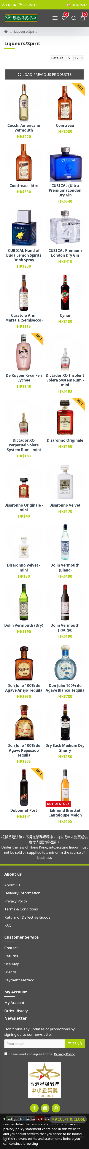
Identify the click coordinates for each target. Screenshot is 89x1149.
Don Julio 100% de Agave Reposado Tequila (24, 750)
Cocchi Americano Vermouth (23, 128)
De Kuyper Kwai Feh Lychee (24, 378)
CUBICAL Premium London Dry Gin (65, 253)
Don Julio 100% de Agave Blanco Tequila (65, 688)
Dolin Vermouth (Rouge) (65, 628)
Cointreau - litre (24, 185)
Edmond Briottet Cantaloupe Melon (65, 813)
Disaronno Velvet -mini (23, 567)
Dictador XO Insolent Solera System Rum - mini (65, 380)
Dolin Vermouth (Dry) (23, 625)
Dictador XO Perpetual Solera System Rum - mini (24, 445)
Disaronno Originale (65, 440)
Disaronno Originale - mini (24, 507)
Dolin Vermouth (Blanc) (65, 567)
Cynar (65, 315)
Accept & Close (70, 1119)
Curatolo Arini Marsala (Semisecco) (24, 318)
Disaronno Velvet (65, 505)
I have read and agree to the (42, 1054)
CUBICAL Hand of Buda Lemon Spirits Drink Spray (23, 255)
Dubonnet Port (23, 810)
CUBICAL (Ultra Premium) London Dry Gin (65, 190)
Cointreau (65, 125)
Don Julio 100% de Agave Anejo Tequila (23, 688)
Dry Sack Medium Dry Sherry (65, 748)
